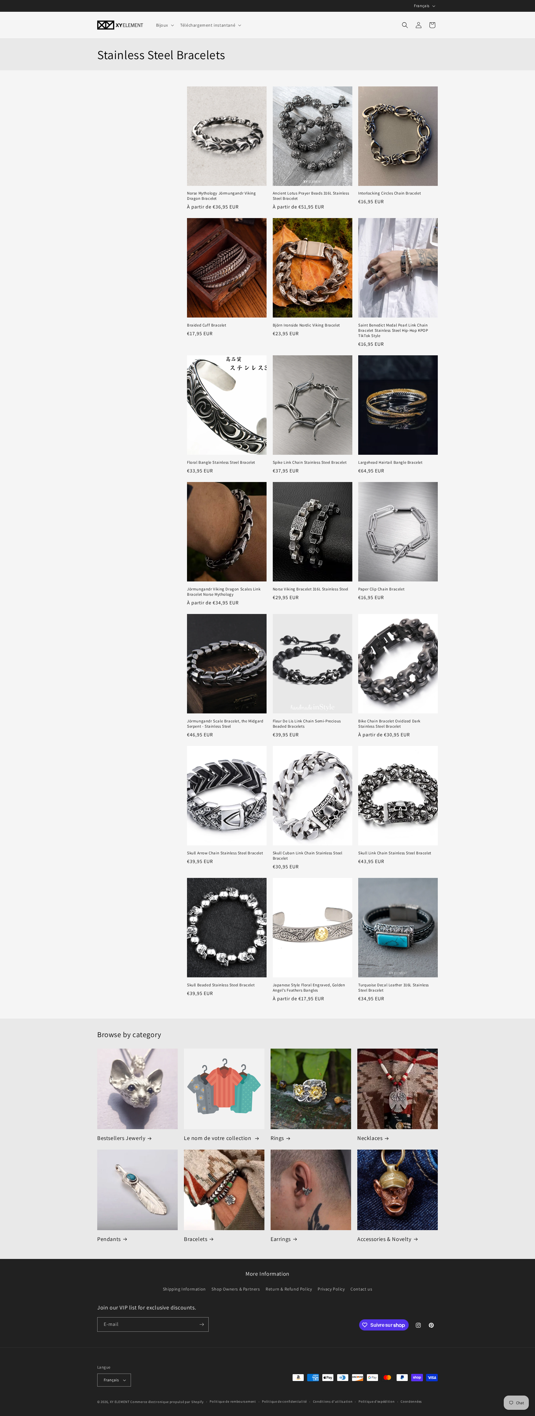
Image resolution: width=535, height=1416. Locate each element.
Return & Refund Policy (289, 1289)
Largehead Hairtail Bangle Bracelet (390, 462)
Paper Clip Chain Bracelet (381, 589)
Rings (277, 1138)
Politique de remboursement (233, 1401)
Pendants (109, 1239)
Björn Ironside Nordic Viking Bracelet (306, 325)
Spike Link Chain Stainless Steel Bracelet (310, 462)
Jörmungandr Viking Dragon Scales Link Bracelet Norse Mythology (223, 592)
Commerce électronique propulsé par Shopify (166, 1402)
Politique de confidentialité (284, 1401)
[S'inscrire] (201, 1324)
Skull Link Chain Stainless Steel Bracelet (394, 853)
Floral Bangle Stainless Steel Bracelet (221, 462)
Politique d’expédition (376, 1401)
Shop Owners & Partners (235, 1289)
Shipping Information (184, 1289)
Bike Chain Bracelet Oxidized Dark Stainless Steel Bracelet (389, 724)
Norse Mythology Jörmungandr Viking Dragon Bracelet (221, 196)
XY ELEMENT (120, 1402)
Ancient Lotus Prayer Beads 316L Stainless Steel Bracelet (311, 196)
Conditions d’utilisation (333, 1401)
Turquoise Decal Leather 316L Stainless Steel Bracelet (393, 988)
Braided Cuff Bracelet (206, 325)
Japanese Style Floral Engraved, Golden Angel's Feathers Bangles (309, 988)
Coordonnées (411, 1401)
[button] (164, 25)
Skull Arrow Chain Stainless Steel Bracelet (225, 853)
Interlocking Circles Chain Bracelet (389, 193)
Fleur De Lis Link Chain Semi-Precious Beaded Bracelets (307, 724)
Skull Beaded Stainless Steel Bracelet (220, 985)
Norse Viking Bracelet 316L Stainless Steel (310, 589)
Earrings (281, 1239)
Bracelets (195, 1239)
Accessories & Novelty (384, 1239)
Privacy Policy (331, 1289)
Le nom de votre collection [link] (218, 1138)
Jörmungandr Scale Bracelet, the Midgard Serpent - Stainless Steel (225, 724)
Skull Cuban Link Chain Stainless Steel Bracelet (307, 856)
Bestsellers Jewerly (121, 1138)
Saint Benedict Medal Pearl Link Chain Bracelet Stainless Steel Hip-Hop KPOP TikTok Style (393, 330)
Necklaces (369, 1138)
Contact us (361, 1289)
